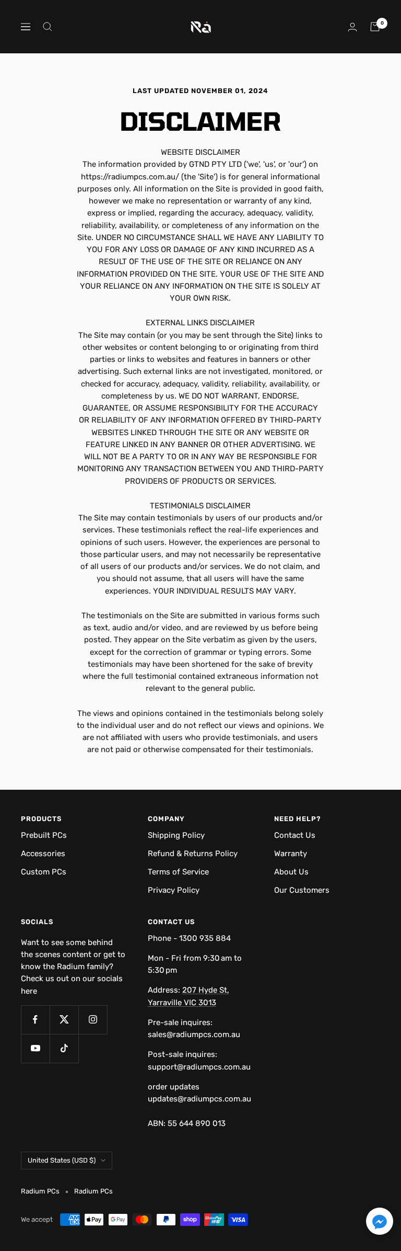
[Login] (352, 26)
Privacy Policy (173, 890)
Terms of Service (178, 872)
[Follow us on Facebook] (35, 1019)
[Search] (47, 26)
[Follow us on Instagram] (92, 1019)
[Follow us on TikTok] (64, 1048)
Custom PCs (43, 872)
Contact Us (294, 835)
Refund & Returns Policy (193, 853)
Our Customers (301, 890)
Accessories (43, 853)
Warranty (290, 853)
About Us (291, 872)
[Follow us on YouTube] (35, 1048)
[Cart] (375, 26)
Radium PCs (93, 1191)
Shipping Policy (176, 835)
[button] (379, 1223)
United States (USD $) (62, 1160)
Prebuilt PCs (44, 835)
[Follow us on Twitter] (64, 1019)
